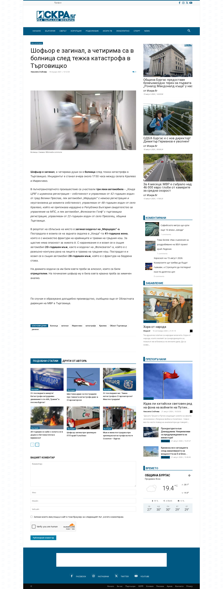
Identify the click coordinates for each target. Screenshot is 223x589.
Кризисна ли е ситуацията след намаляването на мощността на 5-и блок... (174, 451)
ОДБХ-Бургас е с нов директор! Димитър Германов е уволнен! (166, 140)
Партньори (130, 586)
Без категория (36, 43)
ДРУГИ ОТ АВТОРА (74, 360)
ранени (35, 329)
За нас (120, 586)
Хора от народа (154, 327)
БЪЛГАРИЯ (50, 30)
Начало (110, 586)
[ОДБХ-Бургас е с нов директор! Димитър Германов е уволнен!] (168, 117)
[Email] (78, 83)
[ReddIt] (70, 83)
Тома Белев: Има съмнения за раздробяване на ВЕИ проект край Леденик (173, 244)
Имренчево (77, 325)
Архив (169, 586)
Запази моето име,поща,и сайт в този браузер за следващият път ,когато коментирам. (79, 517)
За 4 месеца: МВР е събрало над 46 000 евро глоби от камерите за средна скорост (167, 187)
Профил (57, 2)
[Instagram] (183, 3)
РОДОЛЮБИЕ (92, 30)
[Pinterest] (108, 83)
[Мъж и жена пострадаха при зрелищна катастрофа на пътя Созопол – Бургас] (119, 418)
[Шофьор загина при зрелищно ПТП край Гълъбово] (83, 418)
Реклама (160, 586)
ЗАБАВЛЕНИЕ (154, 283)
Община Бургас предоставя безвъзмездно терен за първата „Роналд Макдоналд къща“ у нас (168, 83)
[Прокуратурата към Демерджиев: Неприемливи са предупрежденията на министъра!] (151, 432)
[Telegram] (101, 83)
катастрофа (91, 325)
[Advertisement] (83, 162)
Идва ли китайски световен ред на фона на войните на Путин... (167, 405)
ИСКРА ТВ (107, 30)
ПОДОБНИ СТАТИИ (45, 360)
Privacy (189, 586)
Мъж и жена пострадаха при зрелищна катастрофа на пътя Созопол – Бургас (118, 435)
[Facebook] (179, 3)
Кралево (103, 325)
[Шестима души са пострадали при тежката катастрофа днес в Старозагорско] (83, 379)
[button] (189, 31)
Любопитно (148, 398)
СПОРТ (137, 30)
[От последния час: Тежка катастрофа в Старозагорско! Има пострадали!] (119, 379)
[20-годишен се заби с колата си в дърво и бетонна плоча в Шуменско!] (47, 417)
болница (54, 325)
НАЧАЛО (37, 30)
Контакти (179, 586)
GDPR (140, 586)
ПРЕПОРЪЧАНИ (156, 359)
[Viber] (93, 83)
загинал (65, 325)
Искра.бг (146, 331)
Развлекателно (150, 322)
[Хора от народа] (168, 305)
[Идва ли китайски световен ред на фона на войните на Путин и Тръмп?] (168, 381)
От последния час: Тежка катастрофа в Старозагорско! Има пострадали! (118, 396)
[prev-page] (32, 445)
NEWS (147, 30)
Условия (150, 586)
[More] (124, 83)
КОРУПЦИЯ (76, 30)
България (35, 389)
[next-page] (37, 445)
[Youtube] (191, 3)
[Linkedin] (63, 83)
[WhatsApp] (86, 83)
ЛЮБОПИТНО (122, 30)
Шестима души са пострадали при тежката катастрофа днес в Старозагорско (82, 397)
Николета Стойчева (39, 72)
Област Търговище (118, 325)
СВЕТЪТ (62, 30)
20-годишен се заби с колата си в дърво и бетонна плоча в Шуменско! (46, 435)
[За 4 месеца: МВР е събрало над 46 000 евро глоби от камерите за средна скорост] (168, 168)
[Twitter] (187, 3)
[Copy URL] (116, 83)
